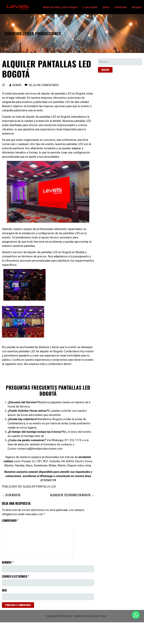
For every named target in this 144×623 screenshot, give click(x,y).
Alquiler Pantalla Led (39, 486)
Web (4, 590)
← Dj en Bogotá (11, 495)
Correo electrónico (15, 576)
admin (16, 85)
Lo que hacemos (90, 7)
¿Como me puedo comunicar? (27, 440)
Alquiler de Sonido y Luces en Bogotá (60, 7)
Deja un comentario (44, 85)
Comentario (10, 520)
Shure (29, 465)
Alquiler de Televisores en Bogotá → (72, 495)
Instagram (136, 7)
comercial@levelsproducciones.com (40, 448)
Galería (106, 7)
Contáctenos (120, 7)
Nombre (7, 562)
